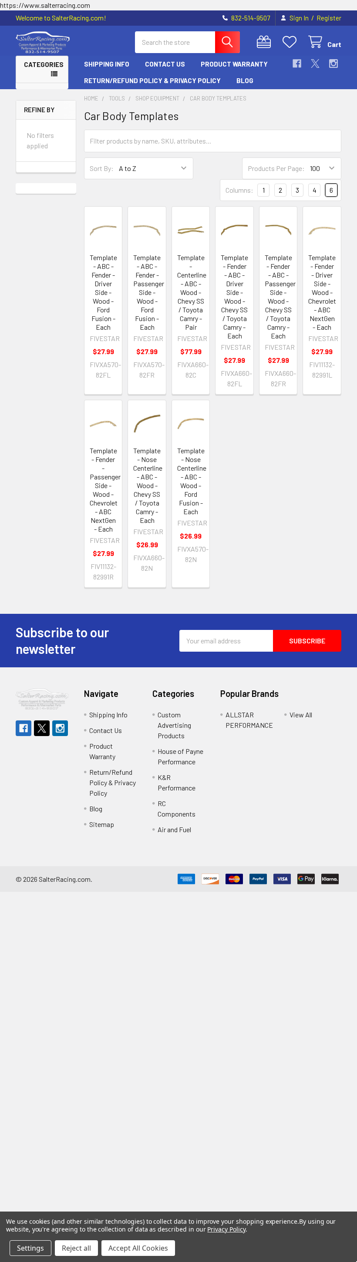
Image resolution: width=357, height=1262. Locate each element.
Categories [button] (44, 64)
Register (329, 18)
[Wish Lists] (291, 42)
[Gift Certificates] (266, 42)
